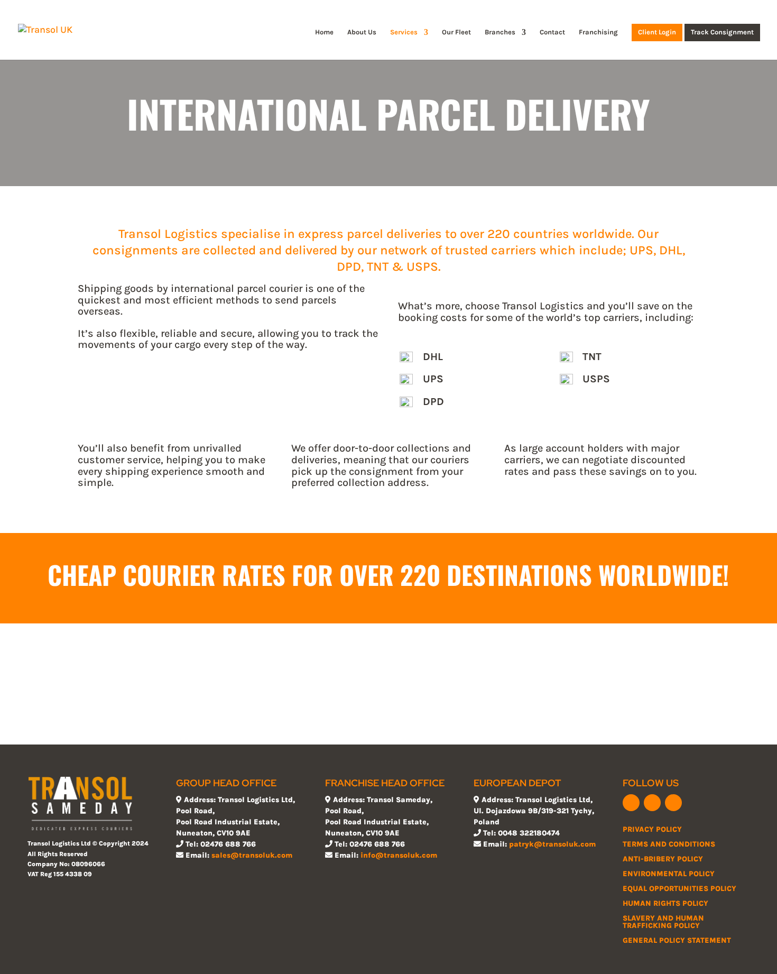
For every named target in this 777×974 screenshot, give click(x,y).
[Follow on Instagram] (673, 802)
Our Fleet (456, 32)
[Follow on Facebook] (631, 802)
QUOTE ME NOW (388, 702)
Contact (552, 32)
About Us (361, 32)
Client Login (657, 32)
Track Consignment (722, 32)
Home (324, 32)
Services (404, 32)
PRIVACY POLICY (652, 829)
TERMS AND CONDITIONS (669, 844)
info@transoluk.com (398, 855)
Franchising (598, 32)
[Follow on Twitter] (652, 802)
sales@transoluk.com (251, 855)
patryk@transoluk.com (552, 844)
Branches (500, 32)
